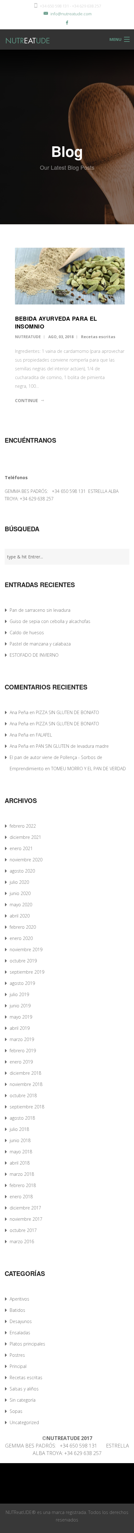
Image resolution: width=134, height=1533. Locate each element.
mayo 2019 (21, 1017)
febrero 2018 (23, 1185)
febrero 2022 (23, 826)
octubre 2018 (23, 1095)
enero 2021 (21, 848)
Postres (17, 1355)
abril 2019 (20, 1028)
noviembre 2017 (26, 1219)
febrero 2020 (23, 927)
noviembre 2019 (26, 949)
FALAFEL (44, 735)
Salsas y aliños (24, 1389)
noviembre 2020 (26, 860)
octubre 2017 (23, 1230)
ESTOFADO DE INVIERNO (34, 655)
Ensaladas (20, 1333)
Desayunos (21, 1321)
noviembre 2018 (26, 1084)
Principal (18, 1366)
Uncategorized (24, 1422)
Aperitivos (19, 1299)
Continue (26, 400)
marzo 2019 (22, 1039)
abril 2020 (20, 916)
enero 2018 (21, 1197)
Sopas (16, 1411)
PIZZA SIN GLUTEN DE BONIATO (67, 712)
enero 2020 (21, 938)
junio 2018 (20, 1140)
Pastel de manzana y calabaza (40, 644)
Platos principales (27, 1344)
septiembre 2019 (27, 972)
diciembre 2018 (25, 1073)
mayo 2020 (21, 905)
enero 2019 (21, 1062)
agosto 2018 (22, 1118)
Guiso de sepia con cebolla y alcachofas (50, 621)
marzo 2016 (22, 1241)
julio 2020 (19, 882)
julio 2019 (19, 994)
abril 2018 (20, 1163)
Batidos (17, 1310)
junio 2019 (20, 1006)
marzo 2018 (22, 1174)
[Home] (21, 39)
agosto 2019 (22, 983)
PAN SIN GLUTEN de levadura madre (72, 746)
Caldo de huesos (27, 632)
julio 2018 (19, 1129)
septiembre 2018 (27, 1107)
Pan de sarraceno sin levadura (40, 610)
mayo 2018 (21, 1152)
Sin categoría (23, 1400)
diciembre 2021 (25, 837)
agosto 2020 (22, 871)
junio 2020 (20, 893)
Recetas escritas (98, 336)
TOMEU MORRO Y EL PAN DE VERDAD (88, 768)
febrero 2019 (23, 1051)
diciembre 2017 (25, 1208)
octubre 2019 (23, 961)
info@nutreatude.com (71, 14)
